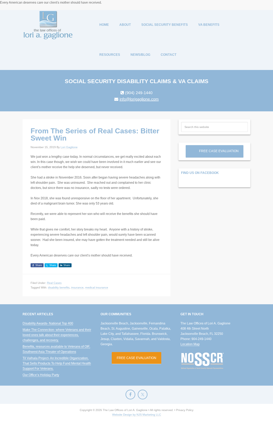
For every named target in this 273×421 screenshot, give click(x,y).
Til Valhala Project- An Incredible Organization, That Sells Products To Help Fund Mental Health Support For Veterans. (57, 363)
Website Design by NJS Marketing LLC (136, 414)
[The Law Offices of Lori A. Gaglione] (48, 25)
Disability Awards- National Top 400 (48, 323)
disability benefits (59, 287)
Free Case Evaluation (219, 151)
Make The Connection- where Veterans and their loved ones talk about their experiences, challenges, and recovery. (57, 335)
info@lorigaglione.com (139, 99)
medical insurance (96, 287)
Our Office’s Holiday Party (41, 375)
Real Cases (54, 282)
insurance (77, 287)
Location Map (190, 344)
